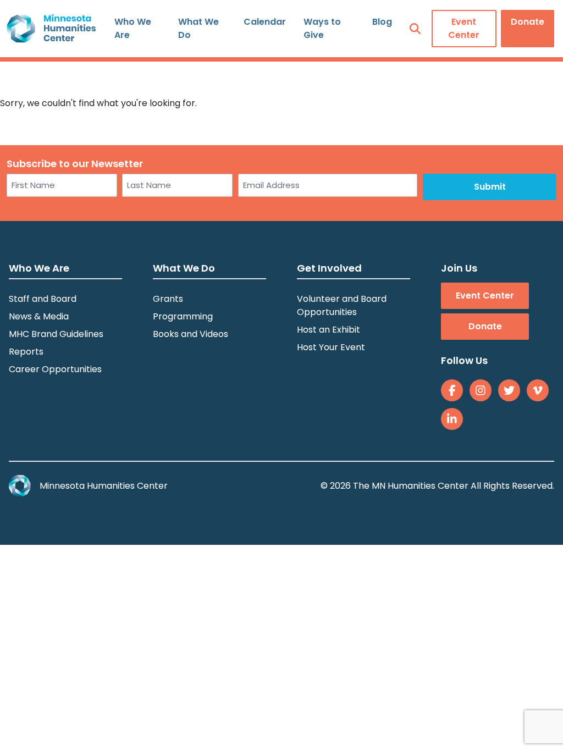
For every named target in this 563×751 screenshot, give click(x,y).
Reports (26, 351)
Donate (527, 21)
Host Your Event (331, 347)
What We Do (198, 28)
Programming (183, 316)
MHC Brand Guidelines (56, 334)
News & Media (39, 316)
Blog (382, 21)
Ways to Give (322, 28)
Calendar (265, 21)
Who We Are (132, 28)
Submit (490, 186)
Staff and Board (42, 298)
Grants (168, 298)
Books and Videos (190, 334)
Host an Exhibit (328, 329)
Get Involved (329, 268)
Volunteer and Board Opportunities (342, 305)
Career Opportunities (55, 369)
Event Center (463, 28)
